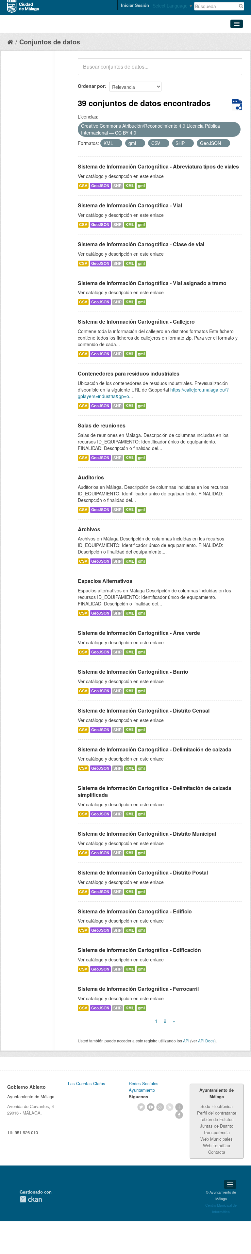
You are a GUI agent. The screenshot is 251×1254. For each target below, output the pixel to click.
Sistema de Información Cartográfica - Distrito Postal (143, 872)
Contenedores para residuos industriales (128, 373)
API (186, 1040)
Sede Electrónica (216, 1106)
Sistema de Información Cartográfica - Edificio (135, 911)
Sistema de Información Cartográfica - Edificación (139, 950)
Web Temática (216, 1145)
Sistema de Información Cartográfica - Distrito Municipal (147, 833)
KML (130, 185)
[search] (232, 70)
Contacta (216, 1152)
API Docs (206, 1040)
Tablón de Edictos (217, 1119)
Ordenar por (91, 86)
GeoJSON (100, 185)
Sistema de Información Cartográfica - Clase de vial (141, 244)
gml (141, 185)
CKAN (31, 1199)
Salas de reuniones (102, 425)
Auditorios (91, 477)
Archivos (89, 529)
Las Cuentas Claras (86, 1083)
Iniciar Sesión (135, 5)
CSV (83, 185)
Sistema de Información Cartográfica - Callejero (136, 321)
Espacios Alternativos (105, 581)
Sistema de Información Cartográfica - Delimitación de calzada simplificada (154, 791)
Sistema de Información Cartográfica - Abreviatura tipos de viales (158, 166)
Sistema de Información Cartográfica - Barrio (133, 671)
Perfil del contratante (216, 1113)
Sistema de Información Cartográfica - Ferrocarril (138, 988)
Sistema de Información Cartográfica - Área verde (139, 632)
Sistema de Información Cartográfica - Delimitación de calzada (154, 749)
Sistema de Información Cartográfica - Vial (130, 205)
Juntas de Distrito (216, 1126)
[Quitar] (140, 133)
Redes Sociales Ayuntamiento (144, 1086)
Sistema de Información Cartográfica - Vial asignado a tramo (152, 283)
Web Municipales (216, 1139)
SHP (117, 185)
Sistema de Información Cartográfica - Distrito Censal (143, 710)
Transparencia (216, 1132)
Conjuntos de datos (49, 41)
